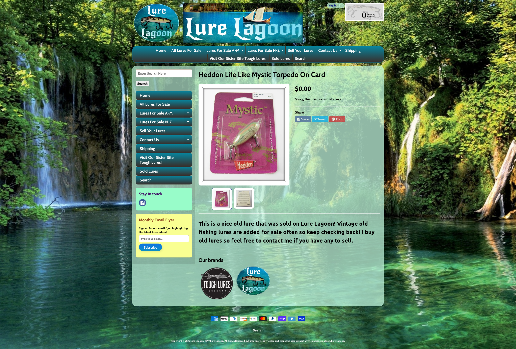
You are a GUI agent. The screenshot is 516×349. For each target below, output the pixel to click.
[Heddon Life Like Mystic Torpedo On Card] (222, 199)
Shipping (353, 50)
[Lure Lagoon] (218, 23)
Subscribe (150, 247)
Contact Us (330, 51)
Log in (333, 5)
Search (301, 58)
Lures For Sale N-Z (266, 51)
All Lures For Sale (186, 50)
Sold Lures (281, 58)
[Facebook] (142, 202)
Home (161, 50)
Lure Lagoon (197, 340)
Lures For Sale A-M (225, 51)
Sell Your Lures (300, 50)
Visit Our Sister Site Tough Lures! (238, 58)
